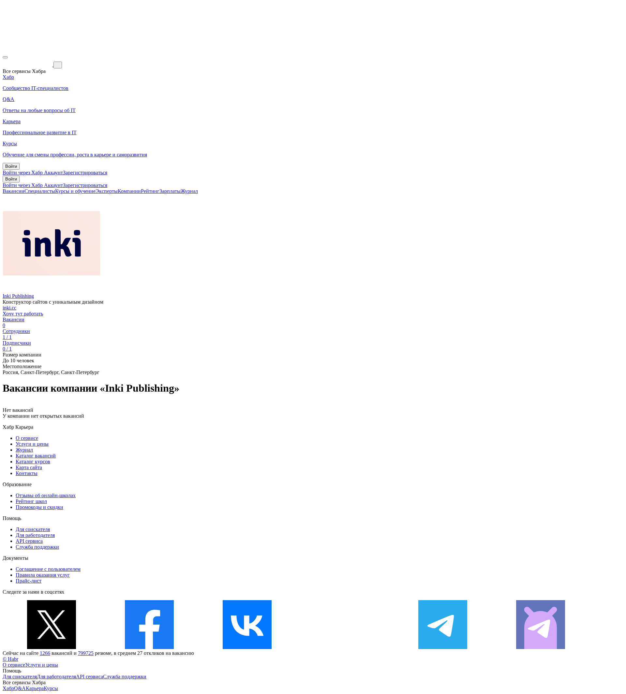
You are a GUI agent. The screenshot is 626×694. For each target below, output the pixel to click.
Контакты (26, 473)
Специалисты (39, 191)
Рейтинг (150, 191)
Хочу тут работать (23, 313)
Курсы (51, 688)
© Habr (10, 659)
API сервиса (29, 541)
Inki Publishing (18, 296)
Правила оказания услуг (43, 575)
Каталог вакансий (36, 455)
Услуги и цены (32, 444)
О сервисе (27, 438)
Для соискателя (33, 529)
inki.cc (9, 308)
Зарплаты (170, 191)
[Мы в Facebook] (149, 647)
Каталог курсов (33, 461)
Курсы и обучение (75, 191)
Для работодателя (35, 535)
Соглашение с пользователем (48, 569)
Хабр (8, 688)
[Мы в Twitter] (51, 647)
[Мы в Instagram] (345, 647)
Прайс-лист (28, 581)
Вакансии (13, 191)
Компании (129, 191)
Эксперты (107, 191)
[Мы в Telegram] (443, 647)
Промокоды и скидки (39, 507)
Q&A (20, 688)
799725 (86, 653)
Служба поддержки (37, 547)
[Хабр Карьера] (28, 64)
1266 (45, 653)
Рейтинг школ (31, 501)
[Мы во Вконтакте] (247, 647)
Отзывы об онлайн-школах (46, 495)
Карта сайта (29, 467)
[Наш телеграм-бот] (540, 647)
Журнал (189, 191)
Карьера (35, 688)
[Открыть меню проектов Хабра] (5, 57)
